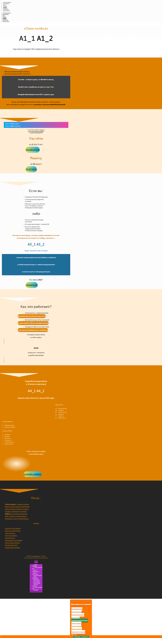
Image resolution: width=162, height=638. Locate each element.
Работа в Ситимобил (35, 577)
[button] (36, 561)
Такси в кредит (36, 582)
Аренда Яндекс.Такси (35, 573)
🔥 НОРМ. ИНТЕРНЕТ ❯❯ (37, 588)
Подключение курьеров (12, 548)
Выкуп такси (36, 579)
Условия (5, 6)
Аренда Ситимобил (11, 536)
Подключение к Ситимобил (13, 540)
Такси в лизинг (36, 580)
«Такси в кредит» (7, 2)
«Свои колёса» (6, 10)
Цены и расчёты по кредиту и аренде (17, 509)
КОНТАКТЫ (5, 9)
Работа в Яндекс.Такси (35, 570)
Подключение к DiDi (11, 545)
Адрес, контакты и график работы (16, 516)
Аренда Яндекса (10, 538)
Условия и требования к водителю (16, 511)
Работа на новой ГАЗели (12, 531)
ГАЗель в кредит (36, 583)
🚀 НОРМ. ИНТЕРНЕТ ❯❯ (37, 568)
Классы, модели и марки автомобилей (17, 507)
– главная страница (17, 504)
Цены (4, 5)
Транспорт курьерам (35, 585)
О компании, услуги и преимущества (16, 519)
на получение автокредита (16, 514)
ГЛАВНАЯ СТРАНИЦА (34, 565)
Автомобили (6, 3)
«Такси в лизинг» (10, 533)
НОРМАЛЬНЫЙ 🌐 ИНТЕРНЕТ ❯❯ (81, 636)
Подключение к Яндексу (12, 543)
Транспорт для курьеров (13, 528)
